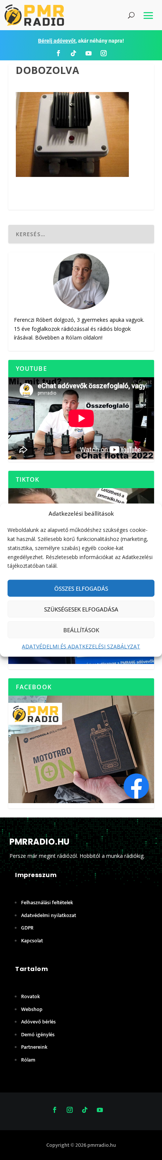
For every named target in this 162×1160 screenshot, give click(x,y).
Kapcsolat (32, 940)
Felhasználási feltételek (47, 902)
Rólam (74, 337)
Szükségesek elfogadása (81, 609)
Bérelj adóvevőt (57, 41)
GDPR (27, 927)
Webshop (32, 1009)
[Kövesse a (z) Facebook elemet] (58, 53)
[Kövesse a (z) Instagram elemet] (104, 53)
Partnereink (34, 1047)
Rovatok (30, 996)
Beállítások (81, 629)
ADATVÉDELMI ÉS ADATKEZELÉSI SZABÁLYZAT (81, 646)
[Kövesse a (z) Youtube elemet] (89, 53)
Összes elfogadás (81, 588)
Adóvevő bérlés (38, 1021)
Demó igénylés (38, 1034)
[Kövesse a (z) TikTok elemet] (73, 53)
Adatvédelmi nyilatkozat (48, 915)
